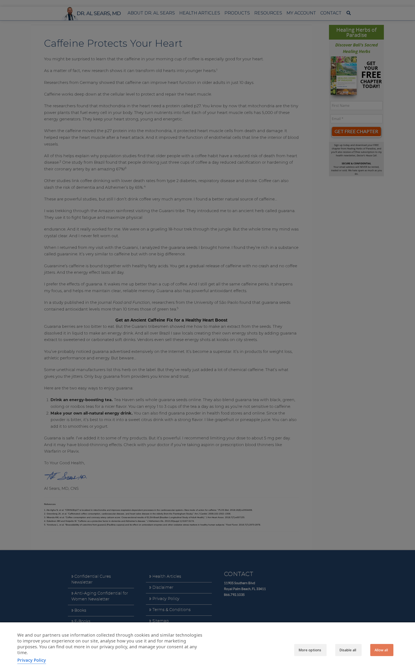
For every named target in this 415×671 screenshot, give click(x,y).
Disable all (348, 650)
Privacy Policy (31, 660)
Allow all (381, 650)
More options (309, 650)
